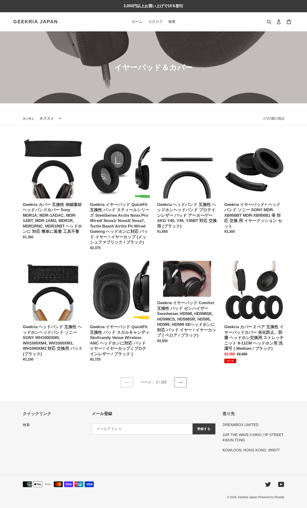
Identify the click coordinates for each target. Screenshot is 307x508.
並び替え (28, 118)
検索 (26, 425)
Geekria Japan (35, 21)
